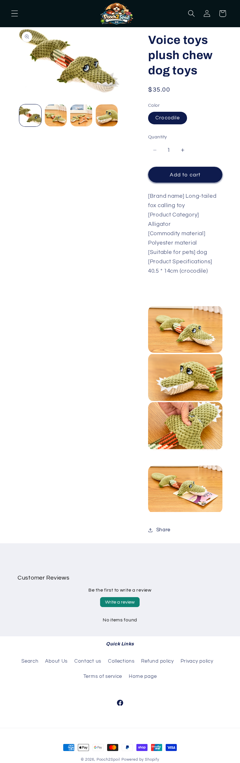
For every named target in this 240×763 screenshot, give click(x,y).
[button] (15, 13)
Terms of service (102, 676)
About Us (56, 661)
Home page (143, 676)
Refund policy (157, 661)
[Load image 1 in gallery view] (30, 115)
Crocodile (167, 118)
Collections (121, 661)
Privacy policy (197, 661)
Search (29, 661)
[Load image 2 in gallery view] (56, 115)
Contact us (87, 661)
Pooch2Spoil (108, 759)
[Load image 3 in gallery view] (81, 115)
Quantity (157, 137)
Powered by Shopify (140, 759)
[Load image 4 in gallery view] (107, 115)
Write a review (120, 602)
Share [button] (163, 529)
